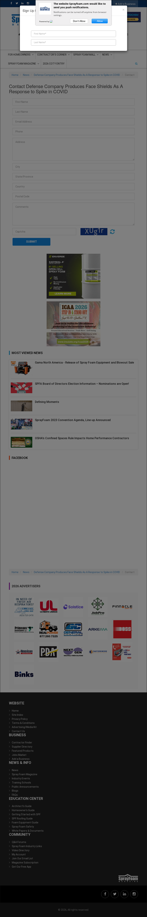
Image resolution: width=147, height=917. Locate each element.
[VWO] (53, 21)
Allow (100, 21)
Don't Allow (79, 21)
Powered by (44, 21)
